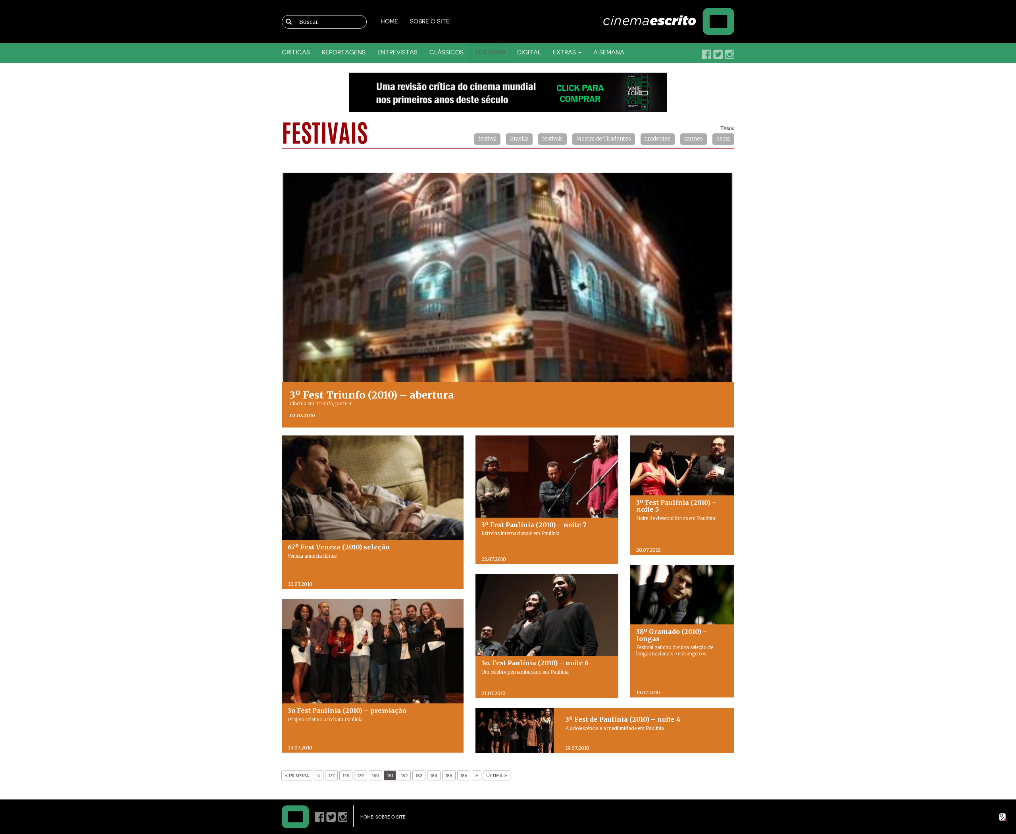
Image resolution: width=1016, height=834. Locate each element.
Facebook (706, 54)
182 (404, 775)
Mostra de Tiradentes (603, 138)
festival (487, 138)
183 (419, 775)
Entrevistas (397, 53)
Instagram (729, 54)
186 (463, 775)
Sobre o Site (430, 22)
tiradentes (658, 138)
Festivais (490, 53)
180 (375, 775)
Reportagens (344, 53)
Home (389, 22)
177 (331, 775)
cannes (693, 138)
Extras (565, 53)
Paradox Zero (1003, 817)
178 (346, 775)
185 (448, 775)
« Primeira (297, 775)
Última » (496, 775)
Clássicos (446, 53)
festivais (552, 138)
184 (433, 775)
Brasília (519, 138)
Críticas (296, 53)
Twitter (718, 54)
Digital (529, 53)
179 (360, 775)
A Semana (608, 53)
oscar (723, 138)
